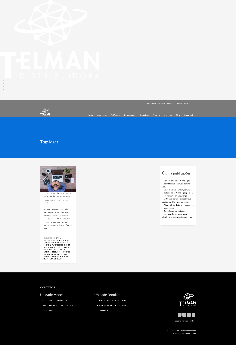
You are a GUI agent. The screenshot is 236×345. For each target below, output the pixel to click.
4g (57, 240)
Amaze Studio (190, 333)
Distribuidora (151, 103)
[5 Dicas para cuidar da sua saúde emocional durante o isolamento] (58, 179)
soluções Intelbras (51, 257)
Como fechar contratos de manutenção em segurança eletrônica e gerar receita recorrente (177, 214)
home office (48, 247)
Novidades (59, 238)
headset (67, 245)
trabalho (54, 259)
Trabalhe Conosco (182, 103)
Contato (170, 103)
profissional (49, 254)
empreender (64, 243)
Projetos (161, 103)
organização (59, 250)
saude (65, 254)
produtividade (64, 252)
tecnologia (64, 257)
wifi (60, 259)
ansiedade (55, 243)
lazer (51, 250)
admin (46, 203)
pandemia (47, 252)
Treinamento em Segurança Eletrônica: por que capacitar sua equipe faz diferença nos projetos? (176, 199)
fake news (47, 245)
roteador (58, 254)
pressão (54, 252)
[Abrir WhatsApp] (7, 338)
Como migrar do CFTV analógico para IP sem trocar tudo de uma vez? (176, 184)
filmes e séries (57, 245)
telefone (47, 259)
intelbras (57, 247)
